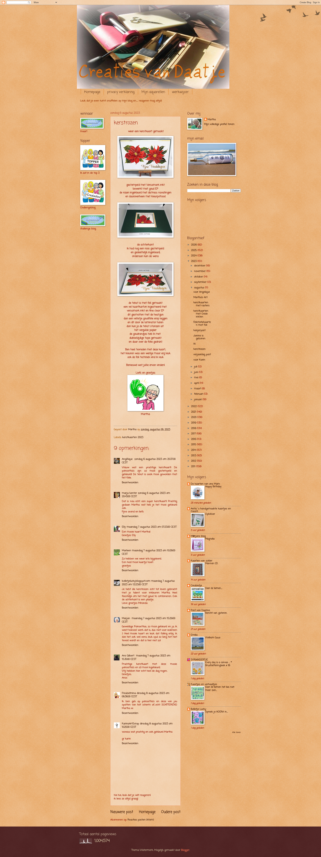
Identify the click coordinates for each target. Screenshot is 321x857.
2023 (194, 261)
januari (198, 399)
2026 (194, 245)
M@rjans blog (198, 536)
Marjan (126, 618)
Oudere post (171, 812)
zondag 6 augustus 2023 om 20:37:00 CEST (149, 461)
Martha (211, 119)
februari (199, 394)
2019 (194, 423)
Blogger (185, 850)
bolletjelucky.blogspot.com (136, 581)
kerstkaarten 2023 (132, 437)
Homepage (92, 92)
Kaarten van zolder (201, 561)
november (200, 271)
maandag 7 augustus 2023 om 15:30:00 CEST (146, 657)
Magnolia (210, 539)
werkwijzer (180, 92)
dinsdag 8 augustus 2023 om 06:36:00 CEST (145, 695)
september (200, 282)
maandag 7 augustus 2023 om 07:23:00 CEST (152, 527)
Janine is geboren (199, 337)
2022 (194, 406)
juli (196, 367)
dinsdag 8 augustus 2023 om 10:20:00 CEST (147, 725)
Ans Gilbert (128, 656)
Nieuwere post (121, 812)
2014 (194, 450)
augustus (199, 288)
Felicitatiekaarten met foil (202, 323)
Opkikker (210, 514)
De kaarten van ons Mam (205, 484)
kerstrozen (199, 349)
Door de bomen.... (213, 588)
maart (198, 388)
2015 (194, 444)
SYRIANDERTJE (199, 660)
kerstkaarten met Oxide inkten (200, 314)
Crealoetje (196, 585)
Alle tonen (236, 732)
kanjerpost (199, 330)
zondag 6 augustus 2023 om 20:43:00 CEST (146, 494)
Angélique (127, 459)
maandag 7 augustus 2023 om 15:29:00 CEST (148, 620)
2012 (194, 461)
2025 (194, 250)
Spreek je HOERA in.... (216, 712)
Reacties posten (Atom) (141, 820)
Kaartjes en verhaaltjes (204, 684)
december (200, 266)
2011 (193, 466)
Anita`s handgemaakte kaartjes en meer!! (211, 510)
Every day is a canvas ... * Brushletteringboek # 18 (218, 664)
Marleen (126, 550)
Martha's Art (200, 297)
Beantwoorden (130, 482)
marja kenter (129, 493)
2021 (194, 412)
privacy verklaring (121, 92)
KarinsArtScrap (130, 724)
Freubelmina (129, 693)
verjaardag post (202, 354)
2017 (194, 434)
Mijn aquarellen (153, 92)
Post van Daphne (200, 610)
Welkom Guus (212, 637)
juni (196, 372)
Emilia (194, 635)
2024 (194, 256)
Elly (124, 527)
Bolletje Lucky (198, 709)
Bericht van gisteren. (216, 613)
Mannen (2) (211, 563)
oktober (199, 277)
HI (194, 344)
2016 (194, 439)
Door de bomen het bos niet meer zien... (219, 688)
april (197, 383)
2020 (194, 417)
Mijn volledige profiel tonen (219, 124)
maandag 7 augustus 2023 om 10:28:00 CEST (148, 552)
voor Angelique (201, 292)
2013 (194, 455)
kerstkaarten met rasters (201, 304)
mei (196, 377)
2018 (194, 428)
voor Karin (199, 360)
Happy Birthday (213, 486)
